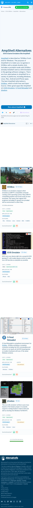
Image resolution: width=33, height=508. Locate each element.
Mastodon (13, 480)
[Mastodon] (8, 501)
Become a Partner (6, 495)
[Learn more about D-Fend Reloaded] (4, 337)
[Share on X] (6, 112)
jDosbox (4, 90)
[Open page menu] (31, 2)
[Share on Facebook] (2, 112)
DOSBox (4, 83)
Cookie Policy (4, 491)
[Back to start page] (2, 2)
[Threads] (14, 501)
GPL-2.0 (15, 266)
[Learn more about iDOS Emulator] (4, 253)
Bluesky (19, 480)
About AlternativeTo (6, 493)
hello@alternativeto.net (7, 478)
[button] (19, 187)
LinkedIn (11, 482)
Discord (20, 478)
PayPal (26, 484)
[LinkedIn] (20, 501)
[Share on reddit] (10, 112)
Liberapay (19, 484)
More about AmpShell (15, 107)
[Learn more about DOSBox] (4, 187)
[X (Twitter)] (5, 501)
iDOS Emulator (9, 88)
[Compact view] (28, 123)
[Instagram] (17, 501)
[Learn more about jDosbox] (4, 401)
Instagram (4, 482)
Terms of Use (4, 488)
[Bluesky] (11, 501)
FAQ (2, 486)
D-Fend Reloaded (22, 88)
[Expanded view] (26, 123)
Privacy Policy (5, 490)
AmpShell (4, 58)
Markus (18, 466)
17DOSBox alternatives (7, 205)
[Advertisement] (16, 29)
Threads (24, 480)
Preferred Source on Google (8, 497)
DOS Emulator (6, 216)
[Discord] (2, 501)
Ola (12, 466)
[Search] (28, 2)
